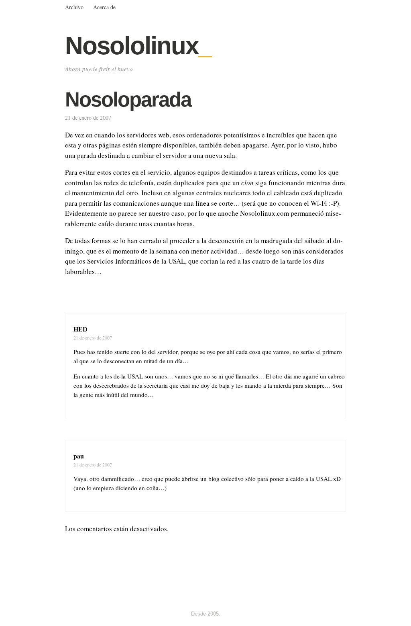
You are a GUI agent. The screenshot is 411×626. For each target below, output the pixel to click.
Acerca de (104, 7)
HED (80, 328)
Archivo (74, 7)
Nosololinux (138, 45)
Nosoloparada (128, 99)
